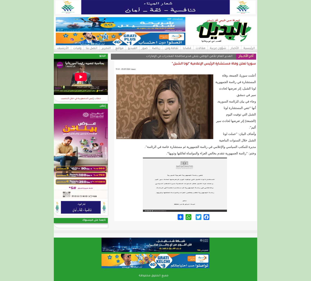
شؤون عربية (218, 48)
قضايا (187, 48)
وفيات (77, 48)
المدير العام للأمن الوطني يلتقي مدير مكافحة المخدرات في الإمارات (189, 56)
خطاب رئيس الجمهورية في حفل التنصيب (81, 99)
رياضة (156, 48)
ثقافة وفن (171, 48)
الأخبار (235, 48)
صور (145, 48)
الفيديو (132, 48)
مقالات (200, 48)
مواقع (119, 48)
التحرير (106, 48)
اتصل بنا (91, 48)
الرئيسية (249, 48)
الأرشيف (63, 48)
